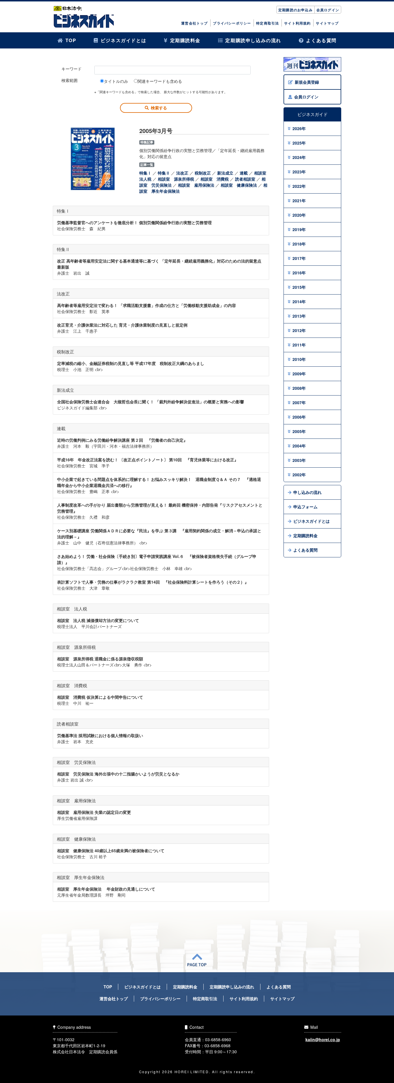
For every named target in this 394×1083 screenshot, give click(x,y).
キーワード (71, 69)
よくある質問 (321, 40)
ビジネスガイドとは (123, 40)
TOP (70, 40)
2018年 (299, 244)
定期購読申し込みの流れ (253, 40)
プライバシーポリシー (232, 23)
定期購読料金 (185, 40)
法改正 (182, 173)
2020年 (299, 215)
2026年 (299, 128)
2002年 (299, 474)
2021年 (299, 200)
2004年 (299, 446)
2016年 (299, 273)
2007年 (299, 402)
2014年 (299, 301)
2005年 (299, 431)
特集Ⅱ (164, 173)
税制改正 (203, 173)
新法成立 (225, 173)
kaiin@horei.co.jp (322, 1039)
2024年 (299, 157)
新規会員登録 (307, 82)
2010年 (299, 359)
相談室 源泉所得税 (176, 179)
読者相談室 (245, 179)
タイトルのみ (116, 81)
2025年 (299, 143)
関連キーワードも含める (160, 81)
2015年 (299, 287)
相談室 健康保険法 (239, 185)
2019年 (299, 229)
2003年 (299, 460)
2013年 (299, 316)
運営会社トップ (194, 23)
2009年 (299, 373)
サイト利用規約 (297, 23)
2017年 (299, 258)
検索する (159, 107)
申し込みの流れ (307, 492)
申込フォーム (305, 506)
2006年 (299, 417)
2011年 (299, 345)
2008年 (299, 388)
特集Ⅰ (145, 173)
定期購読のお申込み (295, 9)
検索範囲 (69, 80)
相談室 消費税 (214, 179)
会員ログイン (327, 9)
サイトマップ (327, 23)
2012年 (299, 330)
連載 (244, 173)
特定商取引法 (267, 23)
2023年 (299, 172)
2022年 (299, 186)
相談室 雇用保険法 (196, 185)
